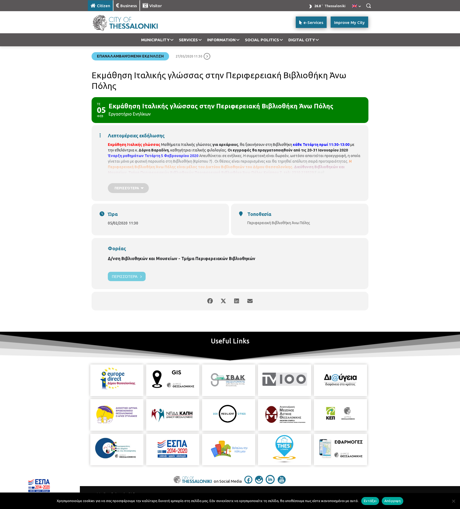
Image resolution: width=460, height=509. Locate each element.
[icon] (248, 482)
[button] (368, 5)
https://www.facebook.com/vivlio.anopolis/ (195, 178)
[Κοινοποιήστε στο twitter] (223, 301)
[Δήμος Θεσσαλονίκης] (130, 22)
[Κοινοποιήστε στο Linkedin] (236, 301)
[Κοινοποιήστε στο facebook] (210, 301)
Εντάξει (370, 501)
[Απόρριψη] (453, 501)
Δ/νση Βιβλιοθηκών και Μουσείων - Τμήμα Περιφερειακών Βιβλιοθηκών (181, 258)
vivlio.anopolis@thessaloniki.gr (133, 178)
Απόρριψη (392, 501)
